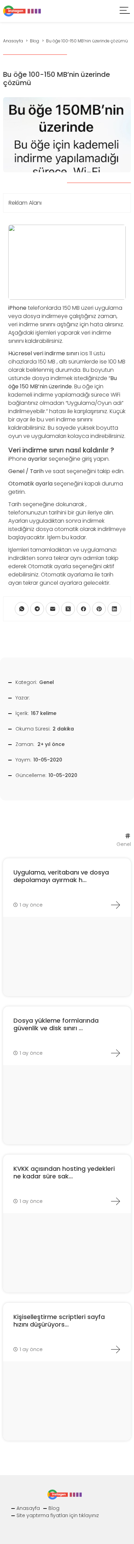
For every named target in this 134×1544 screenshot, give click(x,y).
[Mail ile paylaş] (52, 609)
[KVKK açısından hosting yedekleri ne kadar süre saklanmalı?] (115, 1201)
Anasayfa (28, 1508)
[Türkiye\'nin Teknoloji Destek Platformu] (22, 10)
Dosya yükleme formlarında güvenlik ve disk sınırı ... (56, 1024)
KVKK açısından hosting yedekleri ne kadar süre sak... (64, 1172)
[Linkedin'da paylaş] (114, 609)
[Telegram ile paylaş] (37, 609)
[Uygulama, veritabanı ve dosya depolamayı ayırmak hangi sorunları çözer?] (115, 905)
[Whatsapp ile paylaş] (22, 609)
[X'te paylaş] (68, 609)
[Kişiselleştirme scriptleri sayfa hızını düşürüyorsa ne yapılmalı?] (115, 1349)
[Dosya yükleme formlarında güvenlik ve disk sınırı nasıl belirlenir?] (115, 1053)
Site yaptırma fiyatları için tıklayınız (57, 1515)
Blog (53, 1508)
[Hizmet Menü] (125, 11)
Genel (46, 682)
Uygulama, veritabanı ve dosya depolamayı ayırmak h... (61, 876)
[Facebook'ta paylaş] (83, 609)
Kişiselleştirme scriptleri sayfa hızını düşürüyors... (59, 1320)
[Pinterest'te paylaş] (99, 609)
